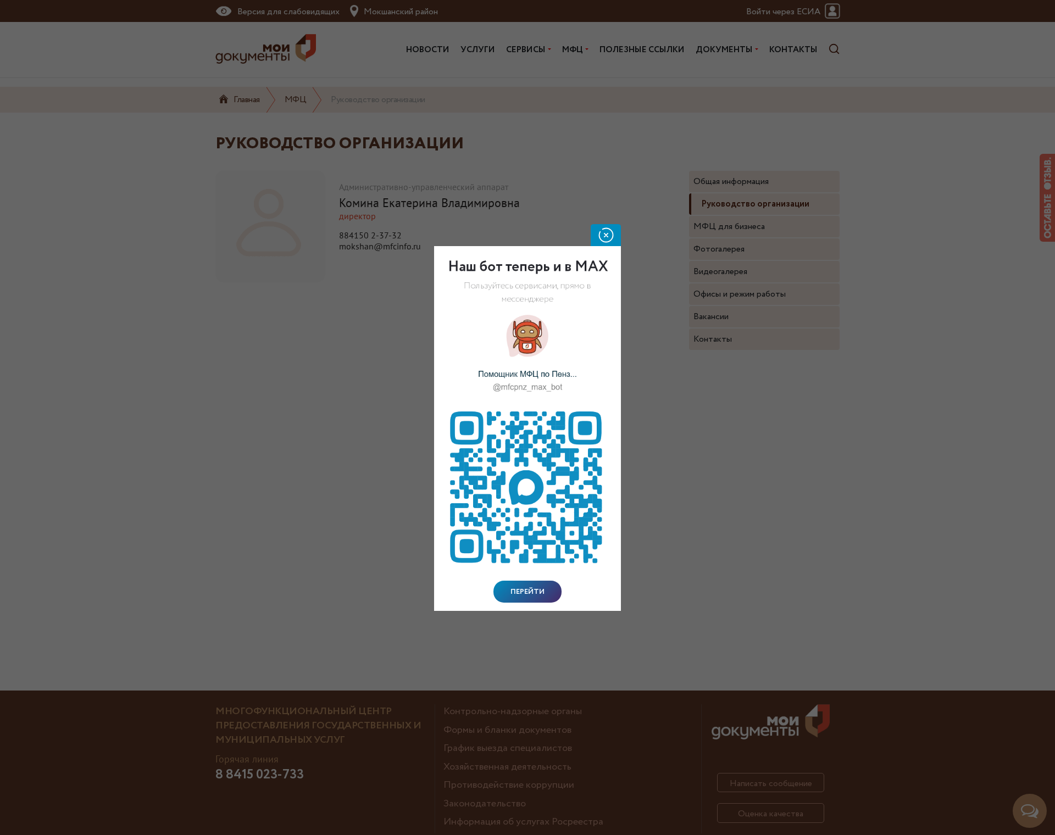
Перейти (527, 591)
